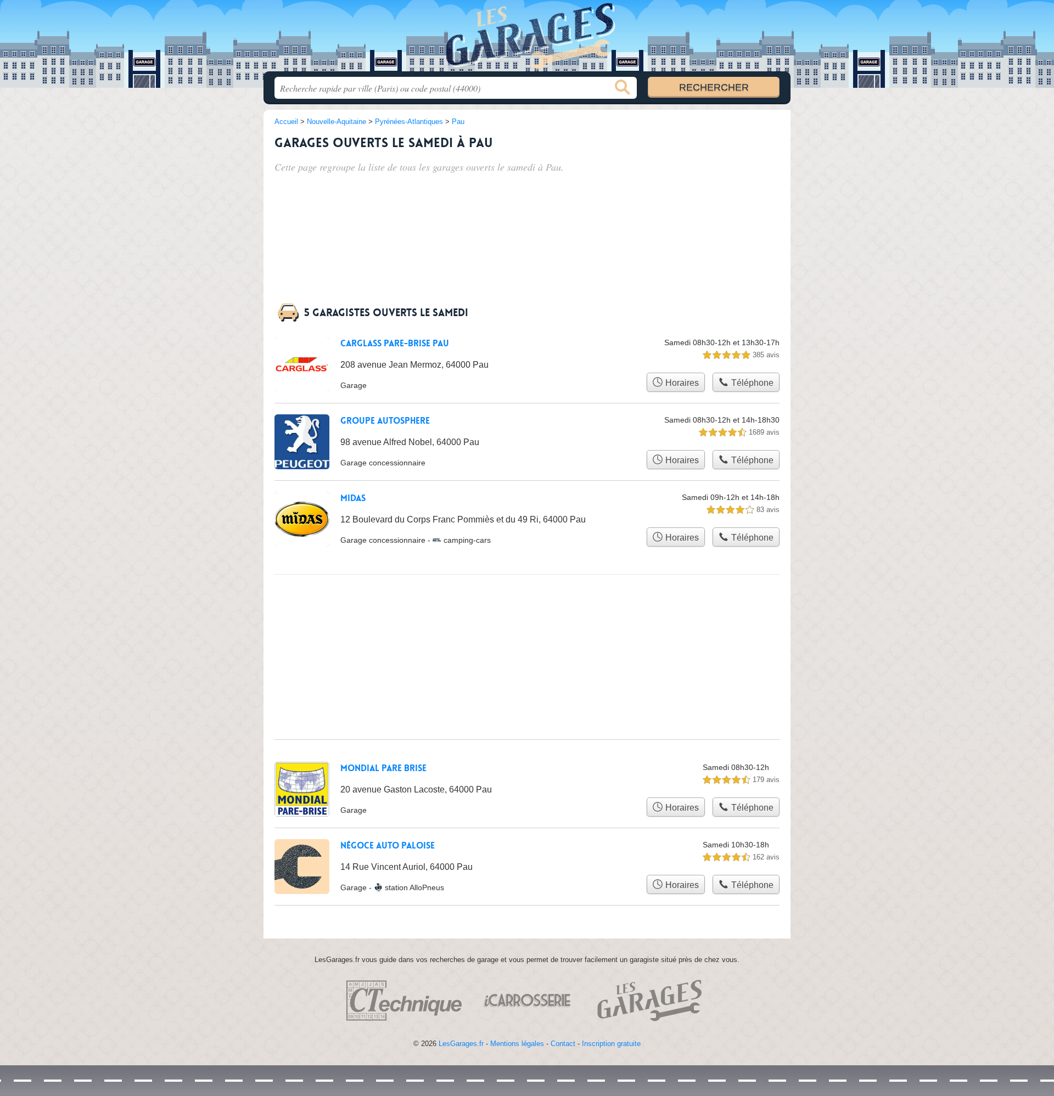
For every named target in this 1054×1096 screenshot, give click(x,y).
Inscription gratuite (611, 1043)
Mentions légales (517, 1043)
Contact (563, 1043)
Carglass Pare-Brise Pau (394, 343)
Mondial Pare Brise (383, 768)
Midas (353, 498)
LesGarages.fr (461, 1043)
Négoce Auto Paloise (387, 845)
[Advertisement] (698, 193)
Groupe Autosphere (385, 420)
